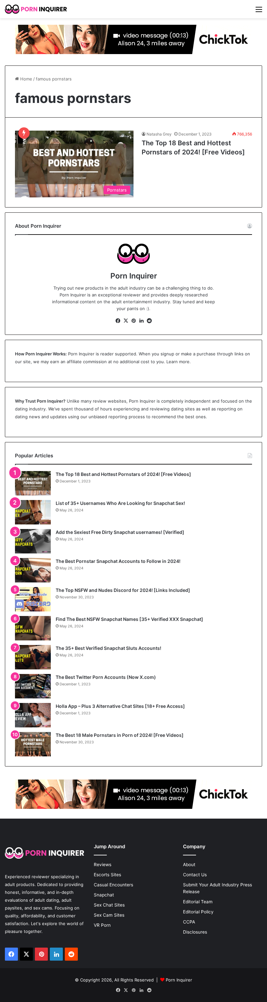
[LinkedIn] (141, 321)
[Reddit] (149, 321)
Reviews (102, 864)
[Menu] (259, 11)
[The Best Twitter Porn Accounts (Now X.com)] (33, 686)
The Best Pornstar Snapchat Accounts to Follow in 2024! (118, 561)
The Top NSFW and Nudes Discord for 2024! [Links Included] (123, 590)
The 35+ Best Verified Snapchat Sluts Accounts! (108, 648)
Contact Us (195, 874)
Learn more (178, 361)
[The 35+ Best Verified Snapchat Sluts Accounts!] (33, 657)
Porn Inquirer (81, 353)
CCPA (189, 921)
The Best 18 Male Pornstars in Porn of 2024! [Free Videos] (120, 735)
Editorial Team (198, 901)
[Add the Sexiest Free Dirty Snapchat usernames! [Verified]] (33, 541)
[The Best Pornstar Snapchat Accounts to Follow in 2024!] (33, 570)
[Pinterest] (133, 321)
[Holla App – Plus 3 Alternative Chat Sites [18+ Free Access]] (33, 715)
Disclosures (195, 932)
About (189, 864)
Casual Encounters (113, 884)
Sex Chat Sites (109, 905)
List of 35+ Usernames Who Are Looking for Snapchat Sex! (120, 503)
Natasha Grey (159, 134)
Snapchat (104, 894)
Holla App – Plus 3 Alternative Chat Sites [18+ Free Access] (120, 706)
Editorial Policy (198, 911)
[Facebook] (118, 321)
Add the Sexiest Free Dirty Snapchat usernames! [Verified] (120, 532)
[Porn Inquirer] (36, 9)
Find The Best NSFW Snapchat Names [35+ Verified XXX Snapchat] (129, 619)
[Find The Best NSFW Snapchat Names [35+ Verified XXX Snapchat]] (33, 628)
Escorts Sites (107, 874)
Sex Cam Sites (109, 915)
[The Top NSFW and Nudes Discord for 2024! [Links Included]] (33, 599)
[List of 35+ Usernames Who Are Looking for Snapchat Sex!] (33, 512)
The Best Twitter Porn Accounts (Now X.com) (106, 677)
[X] (126, 321)
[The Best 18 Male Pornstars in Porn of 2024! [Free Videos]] (33, 744)
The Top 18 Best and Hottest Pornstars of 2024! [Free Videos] (123, 474)
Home (25, 78)
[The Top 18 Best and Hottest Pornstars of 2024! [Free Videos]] (33, 483)
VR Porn (102, 925)
